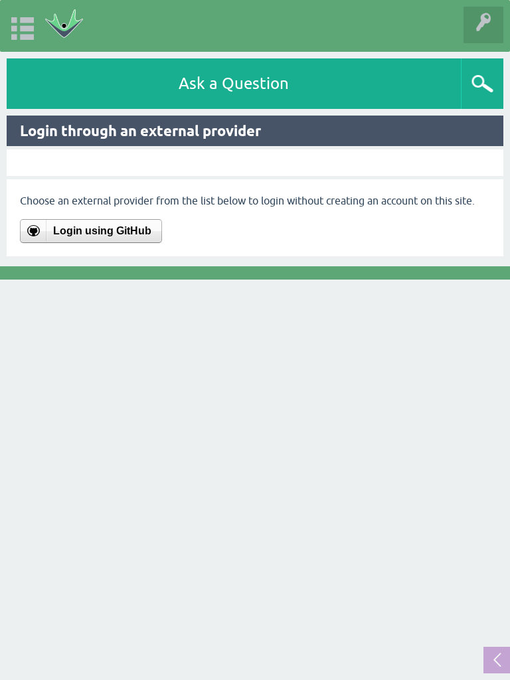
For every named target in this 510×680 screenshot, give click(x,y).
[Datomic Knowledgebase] (64, 25)
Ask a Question (234, 83)
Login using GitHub (102, 230)
